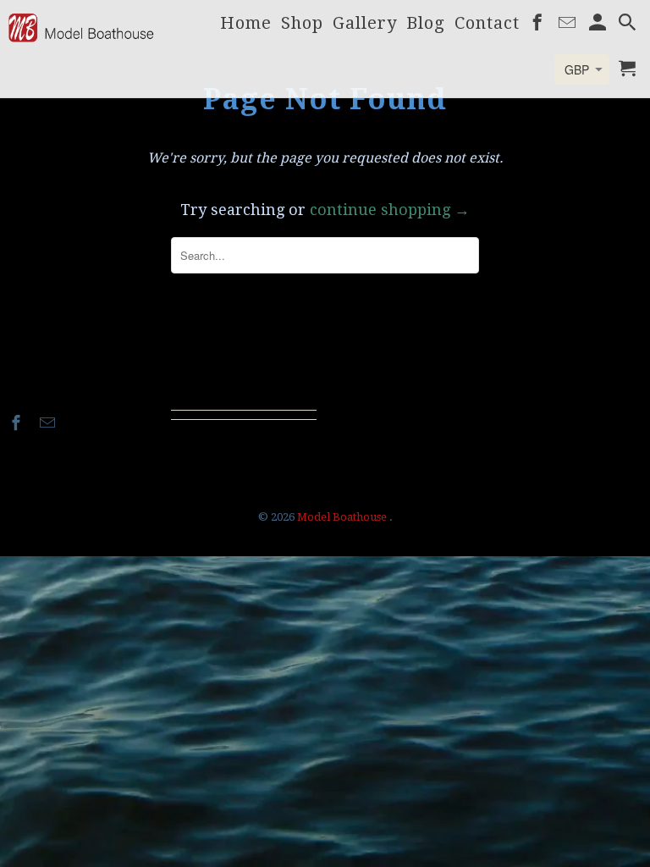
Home (246, 24)
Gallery (365, 24)
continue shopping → (390, 209)
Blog (425, 24)
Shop (302, 24)
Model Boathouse (343, 517)
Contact (487, 24)
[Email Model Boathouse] (49, 423)
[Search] (629, 25)
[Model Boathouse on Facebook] (17, 423)
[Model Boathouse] (81, 27)
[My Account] (599, 25)
